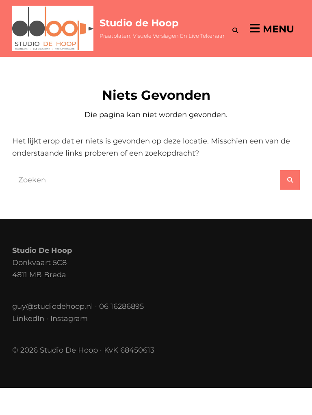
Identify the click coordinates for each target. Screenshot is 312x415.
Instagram (69, 318)
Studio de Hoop (139, 23)
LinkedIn (28, 318)
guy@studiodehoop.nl (52, 306)
